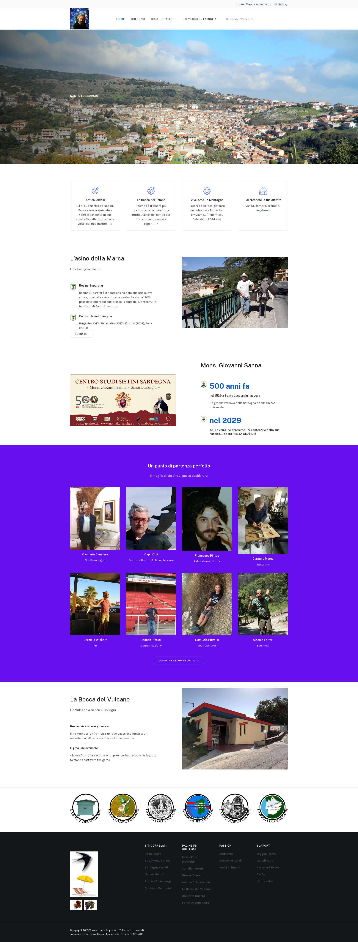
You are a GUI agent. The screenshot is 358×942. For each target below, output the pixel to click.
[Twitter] (279, 930)
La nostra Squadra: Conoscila (179, 660)
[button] (164, 19)
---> (110, 223)
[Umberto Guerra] (79, 18)
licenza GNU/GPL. (134, 934)
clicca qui (81, 334)
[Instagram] (270, 930)
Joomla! (74, 934)
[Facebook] (265, 930)
